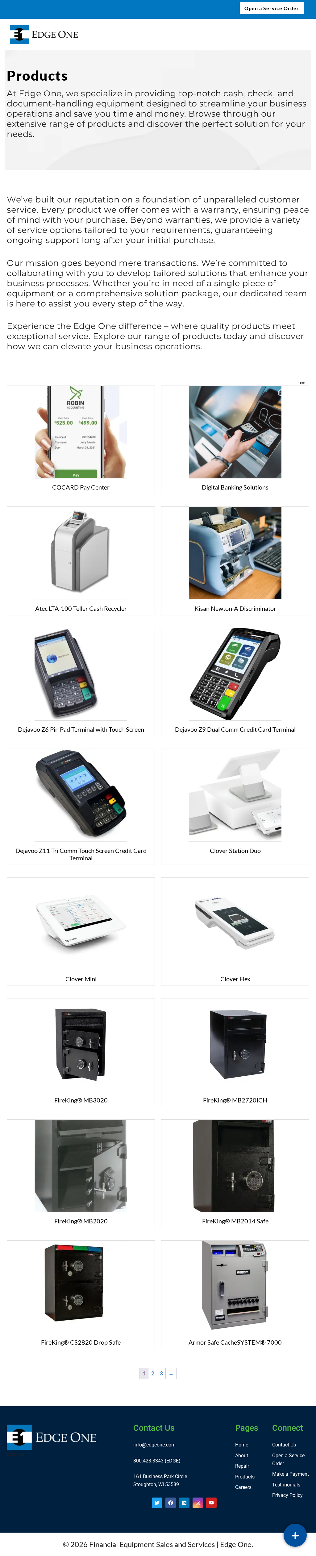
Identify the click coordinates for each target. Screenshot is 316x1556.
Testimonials (286, 1485)
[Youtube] (211, 1503)
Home (241, 1445)
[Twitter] (157, 1503)
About (241, 1455)
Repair (242, 1466)
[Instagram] (198, 1503)
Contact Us (284, 1445)
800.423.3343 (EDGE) (157, 1461)
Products (245, 1477)
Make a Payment (290, 1474)
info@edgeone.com (154, 1445)
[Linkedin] (184, 1503)
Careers (243, 1487)
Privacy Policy (287, 1495)
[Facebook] (170, 1503)
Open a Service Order (271, 8)
